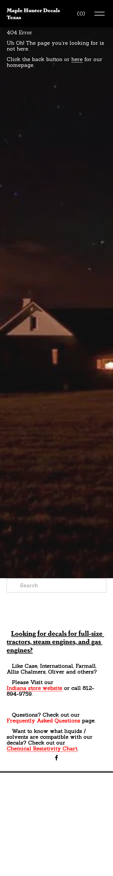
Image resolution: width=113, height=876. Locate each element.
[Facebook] (56, 758)
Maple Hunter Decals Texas (33, 13)
